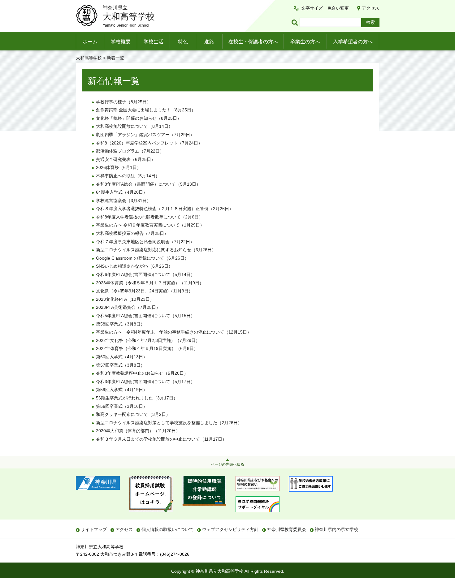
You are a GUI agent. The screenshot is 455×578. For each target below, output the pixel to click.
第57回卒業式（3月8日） (120, 365)
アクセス (370, 8)
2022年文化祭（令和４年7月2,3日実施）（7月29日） (148, 340)
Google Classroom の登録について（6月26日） (142, 258)
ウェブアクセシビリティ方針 (230, 529)
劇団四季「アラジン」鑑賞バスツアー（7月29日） (145, 134)
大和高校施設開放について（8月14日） (134, 126)
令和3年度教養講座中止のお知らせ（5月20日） (142, 373)
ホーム (90, 41)
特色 (183, 41)
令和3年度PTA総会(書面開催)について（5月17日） (145, 381)
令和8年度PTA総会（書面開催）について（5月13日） (148, 184)
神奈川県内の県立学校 (336, 529)
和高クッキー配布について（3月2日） (133, 414)
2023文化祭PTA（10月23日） (125, 299)
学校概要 (121, 41)
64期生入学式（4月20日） (121, 192)
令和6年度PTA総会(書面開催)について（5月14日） (145, 274)
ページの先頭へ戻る (227, 464)
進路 (209, 41)
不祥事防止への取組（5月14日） (128, 175)
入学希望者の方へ (353, 41)
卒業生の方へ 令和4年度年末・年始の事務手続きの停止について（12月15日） (173, 332)
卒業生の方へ (305, 41)
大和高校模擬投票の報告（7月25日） (132, 233)
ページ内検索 (296, 22)
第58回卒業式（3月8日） (120, 323)
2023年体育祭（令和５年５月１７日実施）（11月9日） (150, 282)
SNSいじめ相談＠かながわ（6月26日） (134, 266)
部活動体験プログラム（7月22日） (130, 151)
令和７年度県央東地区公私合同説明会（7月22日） (145, 241)
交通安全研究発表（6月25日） (125, 159)
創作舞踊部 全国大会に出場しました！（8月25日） (146, 109)
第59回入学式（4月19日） (121, 389)
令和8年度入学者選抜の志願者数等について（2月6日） (149, 216)
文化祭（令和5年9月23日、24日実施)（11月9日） (144, 290)
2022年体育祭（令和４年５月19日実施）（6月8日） (147, 348)
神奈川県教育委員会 (286, 529)
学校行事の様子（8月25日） (123, 101)
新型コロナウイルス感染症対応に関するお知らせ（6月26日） (156, 249)
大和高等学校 (89, 57)
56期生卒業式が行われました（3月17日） (137, 397)
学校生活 (153, 41)
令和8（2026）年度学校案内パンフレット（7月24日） (149, 142)
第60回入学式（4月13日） (121, 356)
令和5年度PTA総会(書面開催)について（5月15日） (145, 315)
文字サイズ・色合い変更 (325, 8)
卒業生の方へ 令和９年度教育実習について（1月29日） (150, 224)
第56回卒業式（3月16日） (121, 406)
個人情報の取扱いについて (167, 529)
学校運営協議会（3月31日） (123, 200)
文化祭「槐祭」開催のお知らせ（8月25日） (138, 118)
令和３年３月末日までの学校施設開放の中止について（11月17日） (161, 439)
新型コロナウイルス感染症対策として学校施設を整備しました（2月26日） (169, 422)
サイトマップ (94, 529)
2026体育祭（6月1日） (118, 167)
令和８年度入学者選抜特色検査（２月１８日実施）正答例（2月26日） (164, 208)
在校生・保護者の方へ (253, 41)
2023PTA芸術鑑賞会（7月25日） (128, 307)
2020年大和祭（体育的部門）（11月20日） (138, 430)
